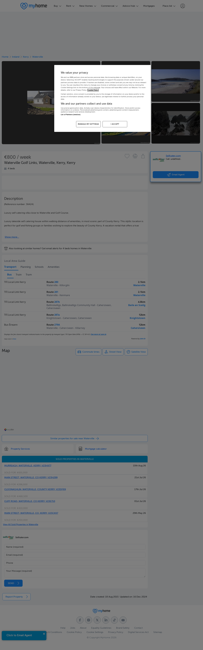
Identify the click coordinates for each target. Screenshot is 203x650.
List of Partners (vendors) (70, 115)
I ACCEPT (115, 124)
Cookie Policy (93, 90)
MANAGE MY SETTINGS (88, 124)
